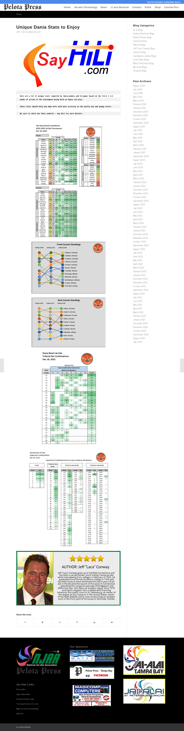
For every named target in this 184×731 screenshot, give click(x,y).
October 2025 (139, 119)
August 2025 (139, 126)
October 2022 (139, 241)
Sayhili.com (19, 713)
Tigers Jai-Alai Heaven (23, 694)
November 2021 (140, 282)
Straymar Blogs (140, 70)
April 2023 (138, 219)
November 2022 (140, 238)
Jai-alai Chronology (85, 7)
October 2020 (139, 330)
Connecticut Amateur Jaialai (25, 699)
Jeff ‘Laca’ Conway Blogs (28, 32)
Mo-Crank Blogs (140, 67)
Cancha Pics (171, 7)
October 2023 (139, 197)
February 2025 (139, 149)
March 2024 (138, 178)
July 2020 (137, 342)
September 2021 (140, 290)
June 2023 (138, 212)
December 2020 (140, 323)
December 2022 (140, 234)
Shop (158, 7)
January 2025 (139, 152)
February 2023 (139, 227)
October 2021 (139, 286)
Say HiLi (61, 114)
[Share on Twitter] (42, 622)
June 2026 (138, 93)
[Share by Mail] (112, 622)
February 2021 (139, 316)
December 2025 (140, 111)
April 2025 (137, 141)
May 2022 (137, 260)
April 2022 (138, 264)
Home (67, 7)
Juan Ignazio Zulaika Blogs (144, 56)
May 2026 (137, 97)
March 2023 (138, 223)
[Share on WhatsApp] (59, 622)
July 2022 (137, 252)
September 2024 (141, 156)
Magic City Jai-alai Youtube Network (27, 708)
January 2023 (139, 230)
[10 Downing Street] (2, 365)
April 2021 (137, 308)
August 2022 (139, 249)
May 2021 (137, 304)
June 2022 (138, 256)
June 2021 (138, 301)
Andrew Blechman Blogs (143, 33)
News (104, 7)
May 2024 (137, 171)
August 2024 (139, 160)
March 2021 (138, 312)
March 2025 (138, 145)
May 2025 (137, 137)
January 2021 (139, 319)
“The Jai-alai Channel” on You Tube (27, 703)
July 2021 (137, 297)
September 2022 (141, 245)
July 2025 (137, 130)
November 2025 (140, 115)
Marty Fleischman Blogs (143, 63)
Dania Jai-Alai (20, 689)
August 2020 (139, 338)
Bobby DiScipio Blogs (142, 37)
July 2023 (137, 208)
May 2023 (137, 215)
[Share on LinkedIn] (94, 622)
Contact (136, 7)
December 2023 (140, 189)
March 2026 (138, 100)
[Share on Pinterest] (77, 622)
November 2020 (140, 327)
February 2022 (139, 271)
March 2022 (138, 267)
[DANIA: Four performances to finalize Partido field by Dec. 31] (182, 365)
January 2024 (139, 186)
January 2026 (139, 108)
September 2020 (141, 334)
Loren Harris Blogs (141, 59)
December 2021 (140, 278)
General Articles (140, 41)
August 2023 (139, 204)
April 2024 (138, 175)
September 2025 (141, 123)
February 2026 (139, 104)
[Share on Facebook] (25, 622)
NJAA (148, 7)
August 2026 (139, 85)
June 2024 (138, 167)
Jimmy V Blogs (139, 52)
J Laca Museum (119, 7)
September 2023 (141, 201)
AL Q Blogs (138, 30)
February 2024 (139, 182)
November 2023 (140, 193)
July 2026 (137, 89)
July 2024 (137, 163)
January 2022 (139, 275)
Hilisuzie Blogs (139, 44)
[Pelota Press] (22, 7)
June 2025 (138, 134)
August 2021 (139, 293)
